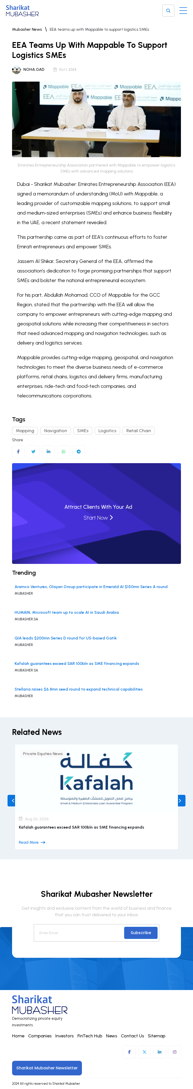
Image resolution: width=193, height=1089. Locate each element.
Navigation (55, 430)
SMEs (82, 430)
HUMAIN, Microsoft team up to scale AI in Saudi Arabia (67, 612)
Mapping (25, 430)
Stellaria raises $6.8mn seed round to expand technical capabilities (79, 689)
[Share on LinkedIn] (48, 452)
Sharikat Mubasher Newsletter (47, 1068)
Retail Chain (138, 430)
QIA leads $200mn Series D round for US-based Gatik (66, 638)
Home (18, 1036)
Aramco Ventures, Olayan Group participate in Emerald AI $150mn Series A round (91, 586)
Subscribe (141, 933)
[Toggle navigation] (183, 9)
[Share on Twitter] (33, 452)
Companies (40, 1036)
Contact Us (132, 1036)
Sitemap (156, 1036)
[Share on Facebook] (18, 452)
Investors (64, 1036)
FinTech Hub (89, 1036)
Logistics (107, 430)
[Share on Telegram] (78, 452)
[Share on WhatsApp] (63, 452)
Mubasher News (27, 29)
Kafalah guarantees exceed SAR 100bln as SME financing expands (77, 663)
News (111, 1036)
